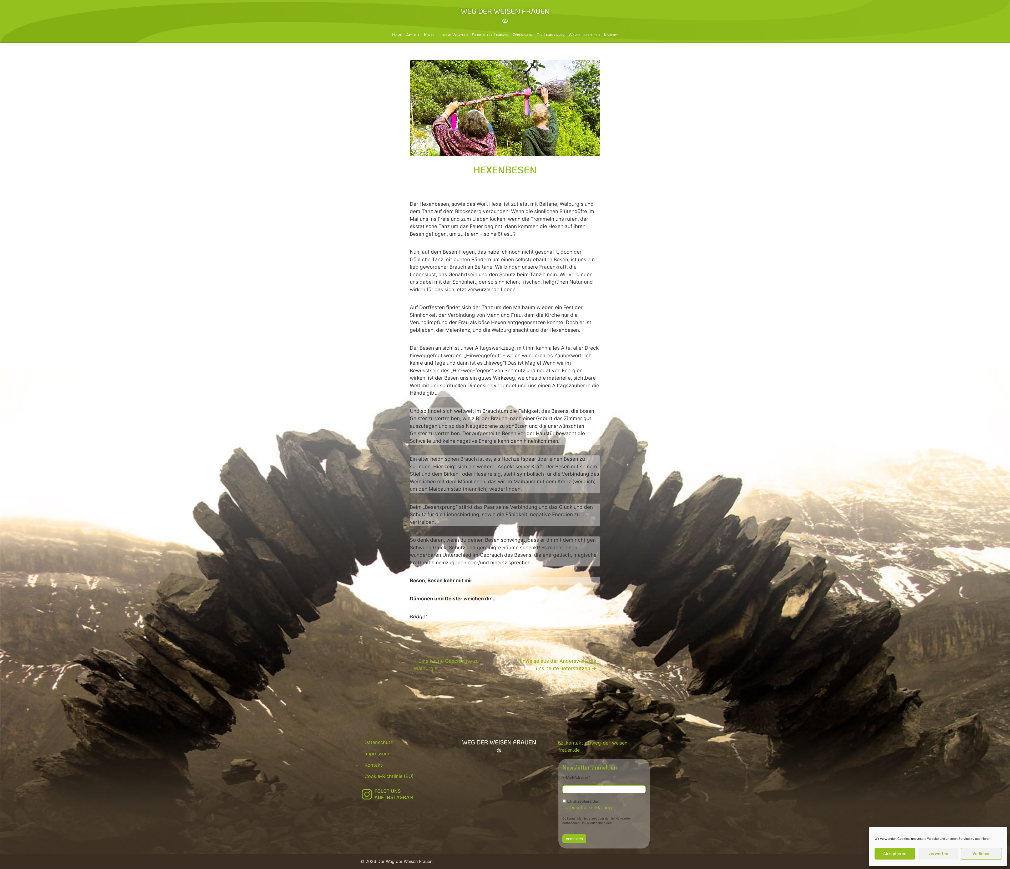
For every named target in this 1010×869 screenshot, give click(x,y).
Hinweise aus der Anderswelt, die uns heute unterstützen (557, 665)
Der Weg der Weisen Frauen (404, 861)
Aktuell (413, 34)
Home (397, 34)
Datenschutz (379, 742)
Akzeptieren (894, 853)
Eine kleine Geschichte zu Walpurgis (446, 665)
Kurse (429, 34)
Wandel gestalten (584, 34)
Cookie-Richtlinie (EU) (389, 776)
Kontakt (611, 34)
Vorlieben (981, 853)
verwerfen (938, 853)
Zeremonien (522, 34)
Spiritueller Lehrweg (490, 34)
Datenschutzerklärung (587, 807)
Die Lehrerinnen (550, 34)
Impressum (377, 753)
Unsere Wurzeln (453, 34)
